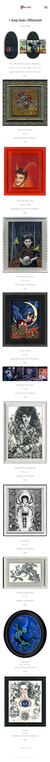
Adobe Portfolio (30, 757)
